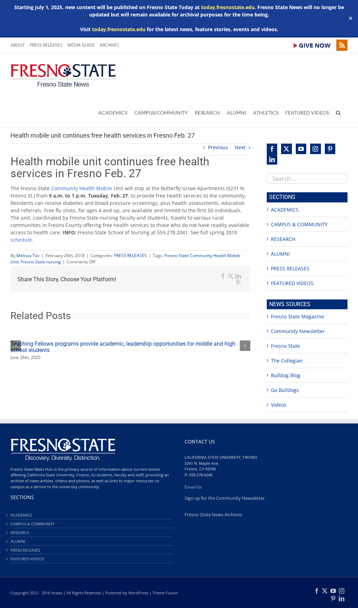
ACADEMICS (285, 209)
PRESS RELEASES (130, 255)
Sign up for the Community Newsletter (225, 498)
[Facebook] (272, 149)
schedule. (21, 239)
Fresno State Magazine (297, 316)
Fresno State (285, 346)
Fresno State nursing (41, 262)
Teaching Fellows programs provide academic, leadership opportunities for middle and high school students (122, 346)
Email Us (193, 487)
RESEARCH (283, 239)
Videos (278, 404)
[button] (338, 112)
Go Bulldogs (285, 390)
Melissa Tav (28, 255)
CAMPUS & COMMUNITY (299, 224)
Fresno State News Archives (213, 515)
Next (240, 147)
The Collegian (287, 360)
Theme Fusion (165, 592)
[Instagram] (315, 149)
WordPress (138, 592)
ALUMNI (280, 253)
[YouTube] (301, 149)
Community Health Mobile (81, 188)
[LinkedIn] (272, 159)
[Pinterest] (330, 149)
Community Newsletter (298, 331)
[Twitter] (286, 149)
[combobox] (307, 178)
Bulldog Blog (285, 375)
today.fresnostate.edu (228, 7)
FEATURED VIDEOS (292, 283)
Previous (218, 147)
